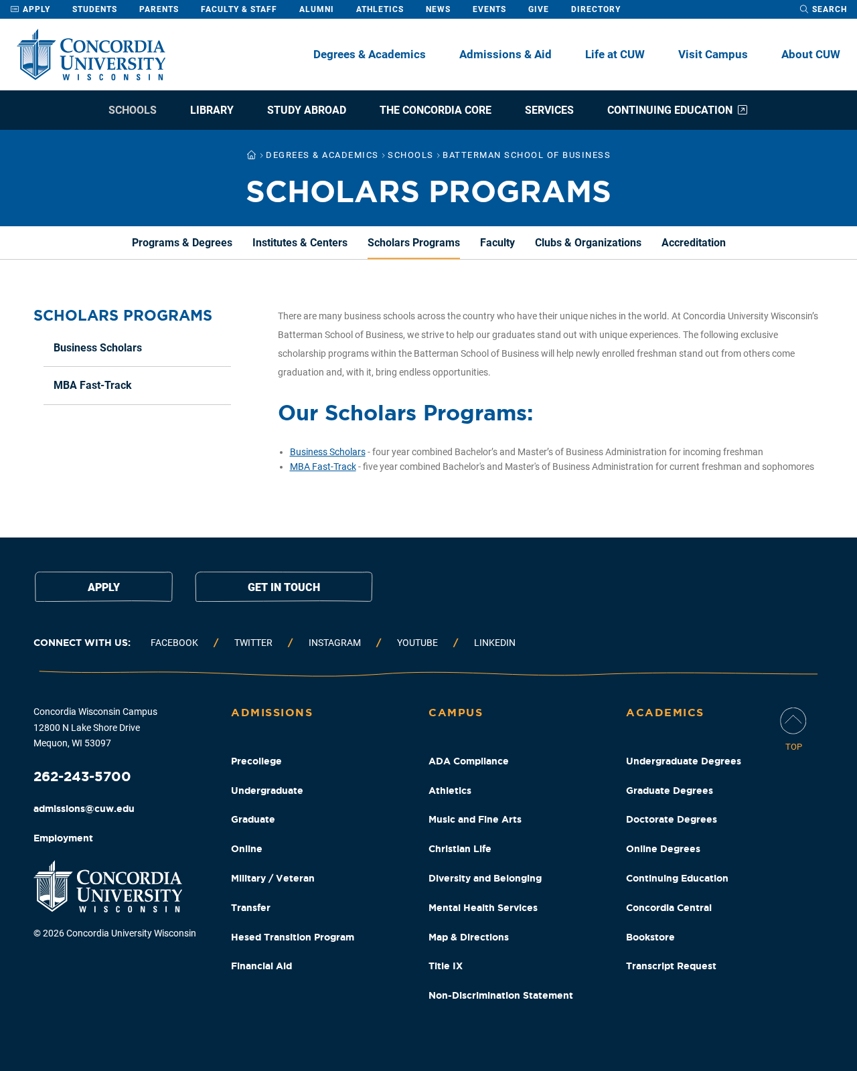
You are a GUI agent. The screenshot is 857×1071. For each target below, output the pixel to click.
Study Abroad (306, 110)
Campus (455, 712)
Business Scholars (328, 451)
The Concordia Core (435, 110)
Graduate (253, 819)
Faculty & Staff (239, 9)
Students (94, 9)
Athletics (380, 9)
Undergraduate (267, 790)
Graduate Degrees (669, 790)
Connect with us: (82, 642)
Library (212, 110)
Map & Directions (468, 937)
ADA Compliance (468, 761)
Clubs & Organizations (588, 242)
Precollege (256, 761)
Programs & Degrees (182, 242)
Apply (35, 9)
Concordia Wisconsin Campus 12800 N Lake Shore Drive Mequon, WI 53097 (95, 727)
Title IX (445, 966)
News (438, 9)
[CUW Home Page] (91, 54)
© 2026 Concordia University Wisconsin (114, 933)
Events (489, 9)
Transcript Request (671, 966)
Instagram (335, 642)
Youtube (417, 642)
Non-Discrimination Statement (500, 995)
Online (246, 848)
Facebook (174, 642)
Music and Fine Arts (475, 819)
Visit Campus (713, 54)
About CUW (810, 54)
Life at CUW (615, 54)
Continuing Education (669, 110)
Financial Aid (261, 966)
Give (538, 9)
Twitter (253, 642)
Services (549, 110)
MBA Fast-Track (323, 466)
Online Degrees (663, 848)
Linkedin (495, 642)
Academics (665, 712)
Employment (63, 838)
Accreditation (693, 242)
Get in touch (284, 587)
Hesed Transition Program (292, 937)
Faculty (497, 242)
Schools (132, 110)
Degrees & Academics (369, 54)
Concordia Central (669, 907)
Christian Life (459, 848)
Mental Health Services (483, 907)
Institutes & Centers (299, 242)
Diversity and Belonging (485, 878)
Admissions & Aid (505, 54)
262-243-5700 (82, 776)
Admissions (272, 712)
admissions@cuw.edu (84, 808)
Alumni (316, 9)
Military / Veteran (273, 878)
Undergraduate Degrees (683, 761)
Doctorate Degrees (671, 819)
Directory (596, 9)
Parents (159, 9)
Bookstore (650, 937)
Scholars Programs (414, 242)
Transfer (250, 907)
